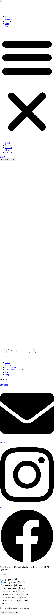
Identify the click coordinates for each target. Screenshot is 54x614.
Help (7, 24)
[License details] (19, 582)
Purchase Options (8, 159)
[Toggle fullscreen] (4, 574)
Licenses (8, 21)
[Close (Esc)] (9, 574)
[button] (27, 84)
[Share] (6, 574)
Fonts (7, 16)
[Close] (16, 579)
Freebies (8, 19)
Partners (8, 26)
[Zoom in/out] (1, 574)
